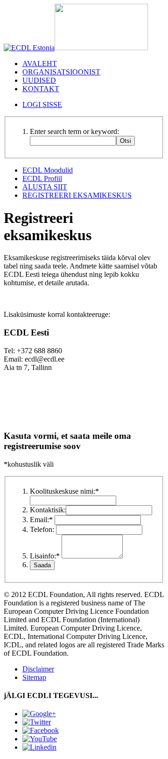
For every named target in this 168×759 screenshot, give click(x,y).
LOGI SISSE (42, 104)
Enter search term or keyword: (74, 131)
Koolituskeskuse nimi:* (64, 491)
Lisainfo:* (45, 556)
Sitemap (34, 677)
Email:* (41, 520)
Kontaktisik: (48, 510)
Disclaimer (38, 669)
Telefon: (42, 529)
